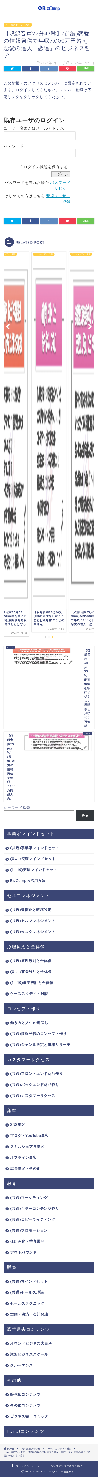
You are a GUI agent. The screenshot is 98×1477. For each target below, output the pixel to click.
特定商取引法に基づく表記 (66, 1465)
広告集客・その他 (25, 1168)
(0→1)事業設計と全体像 (31, 971)
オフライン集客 (23, 1157)
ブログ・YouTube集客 (29, 1135)
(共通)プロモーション (29, 1230)
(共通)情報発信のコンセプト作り (38, 1033)
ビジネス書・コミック (29, 1416)
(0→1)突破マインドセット (33, 858)
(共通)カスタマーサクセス (32, 1095)
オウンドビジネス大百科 (31, 1343)
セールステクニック (27, 1303)
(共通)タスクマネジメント (32, 931)
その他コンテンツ (25, 1405)
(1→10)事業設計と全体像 (32, 982)
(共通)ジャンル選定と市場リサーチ (40, 1044)
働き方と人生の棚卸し (29, 1022)
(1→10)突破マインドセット (33, 869)
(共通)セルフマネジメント (32, 920)
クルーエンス (21, 1365)
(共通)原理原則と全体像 (31, 960)
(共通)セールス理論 (27, 1292)
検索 (85, 815)
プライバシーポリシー (29, 1465)
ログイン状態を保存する (46, 167)
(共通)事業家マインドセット (34, 847)
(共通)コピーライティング (32, 1219)
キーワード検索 (17, 807)
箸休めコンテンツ (25, 1394)
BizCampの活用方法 (28, 880)
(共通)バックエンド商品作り (34, 1084)
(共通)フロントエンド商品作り (36, 1073)
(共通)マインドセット (29, 1281)
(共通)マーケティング (29, 1197)
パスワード (14, 146)
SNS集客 (17, 1124)
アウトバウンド (23, 1252)
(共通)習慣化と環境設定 (31, 909)
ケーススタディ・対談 (18, 24)
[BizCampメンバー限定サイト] (49, 9)
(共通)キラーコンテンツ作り (34, 1208)
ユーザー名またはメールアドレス (34, 128)
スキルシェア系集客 (27, 1146)
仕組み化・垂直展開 (27, 1241)
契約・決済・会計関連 (29, 1314)
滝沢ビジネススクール (29, 1354)
